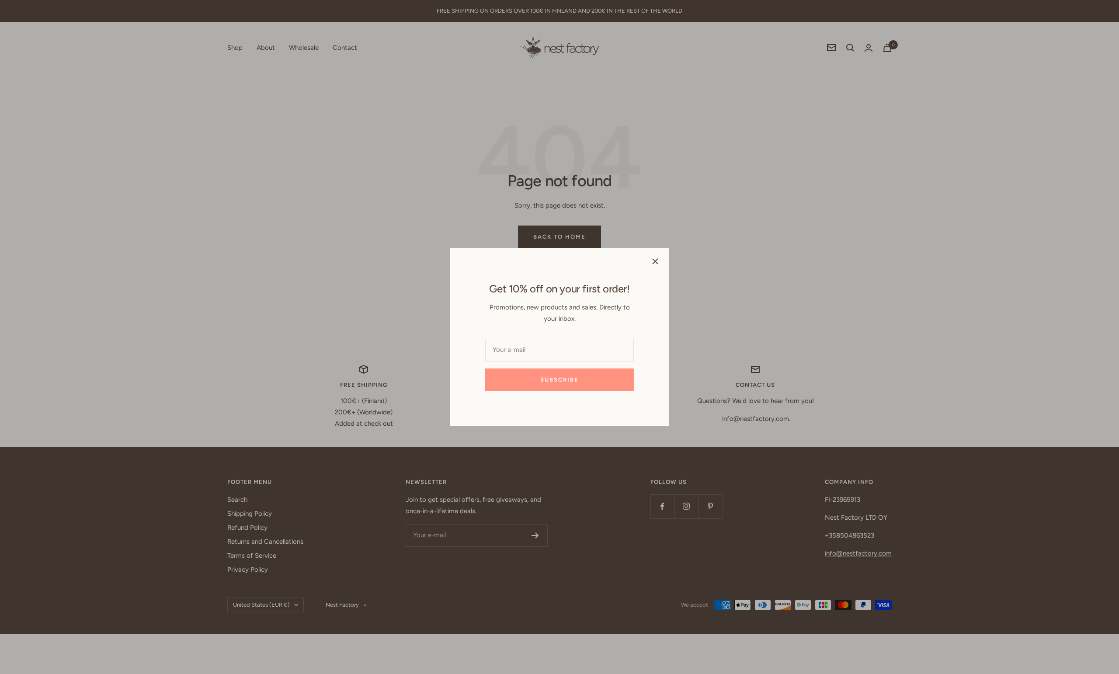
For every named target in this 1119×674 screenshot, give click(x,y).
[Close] (655, 261)
